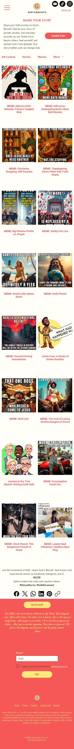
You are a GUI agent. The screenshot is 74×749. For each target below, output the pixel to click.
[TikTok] (62, 4)
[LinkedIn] (41, 593)
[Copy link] (57, 593)
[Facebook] (16, 593)
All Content (8, 56)
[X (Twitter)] (25, 593)
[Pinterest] (49, 593)
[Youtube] (55, 4)
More (57, 56)
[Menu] (7, 8)
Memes (42, 56)
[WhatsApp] (33, 593)
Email (20, 652)
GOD (30, 12)
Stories (26, 56)
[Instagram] (70, 4)
